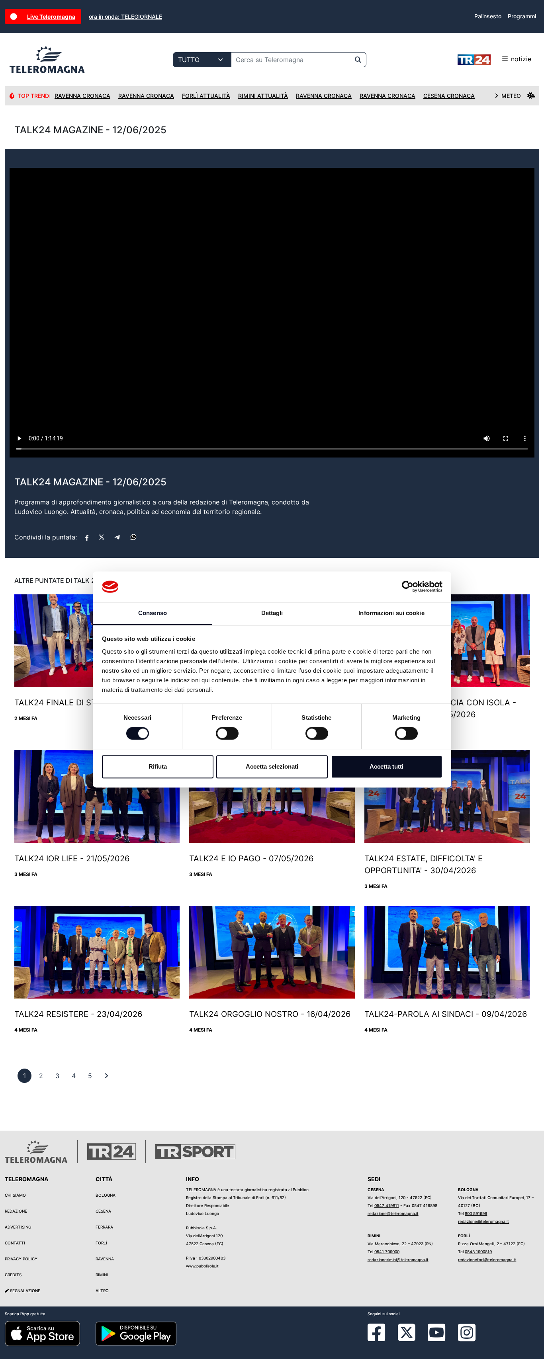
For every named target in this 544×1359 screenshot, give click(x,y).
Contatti (15, 1242)
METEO (511, 95)
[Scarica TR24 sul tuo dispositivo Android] (136, 1333)
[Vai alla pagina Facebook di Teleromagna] (381, 1338)
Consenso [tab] (152, 612)
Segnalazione (24, 1290)
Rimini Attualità (263, 95)
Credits (13, 1274)
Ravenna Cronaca (82, 95)
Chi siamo (15, 1195)
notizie (521, 59)
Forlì (101, 1242)
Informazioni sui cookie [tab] (391, 612)
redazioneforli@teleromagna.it (487, 1259)
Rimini (102, 1274)
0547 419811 (386, 1205)
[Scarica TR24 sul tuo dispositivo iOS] (42, 1333)
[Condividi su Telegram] (117, 537)
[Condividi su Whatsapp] (133, 537)
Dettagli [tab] (272, 612)
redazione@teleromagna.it (393, 1213)
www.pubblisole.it (202, 1266)
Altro (102, 1290)
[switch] (227, 733)
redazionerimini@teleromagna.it (398, 1259)
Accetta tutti (386, 766)
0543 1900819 (478, 1251)
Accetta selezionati (272, 766)
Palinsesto (487, 16)
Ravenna (105, 1258)
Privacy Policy (21, 1258)
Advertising (18, 1227)
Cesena (103, 1211)
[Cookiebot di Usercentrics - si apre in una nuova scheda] (407, 587)
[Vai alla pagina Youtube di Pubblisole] (436, 1338)
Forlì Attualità (206, 95)
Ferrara (104, 1227)
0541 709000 (386, 1251)
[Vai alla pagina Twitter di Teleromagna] (406, 1332)
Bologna (105, 1195)
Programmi (522, 16)
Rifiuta (158, 766)
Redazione (16, 1211)
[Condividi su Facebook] (87, 537)
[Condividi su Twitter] (102, 537)
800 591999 (476, 1213)
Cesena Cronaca (449, 95)
